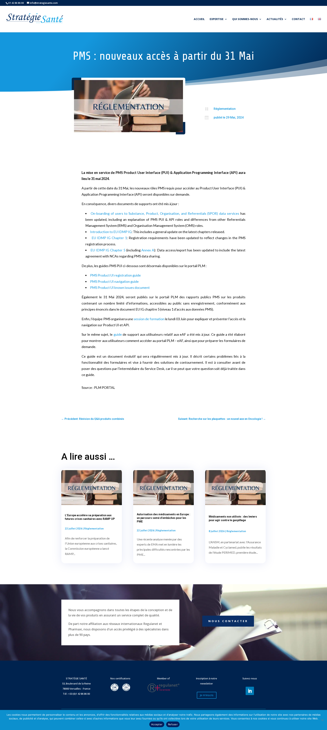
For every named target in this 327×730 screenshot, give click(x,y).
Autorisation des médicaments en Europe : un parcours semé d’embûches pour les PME (163, 518)
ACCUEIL (199, 19)
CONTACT (298, 19)
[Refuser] (322, 720)
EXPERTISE (216, 19)
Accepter (156, 724)
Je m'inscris (206, 695)
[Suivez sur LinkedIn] (250, 691)
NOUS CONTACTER (228, 621)
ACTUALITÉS (275, 19)
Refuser (173, 724)
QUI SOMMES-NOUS (245, 19)
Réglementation (225, 109)
